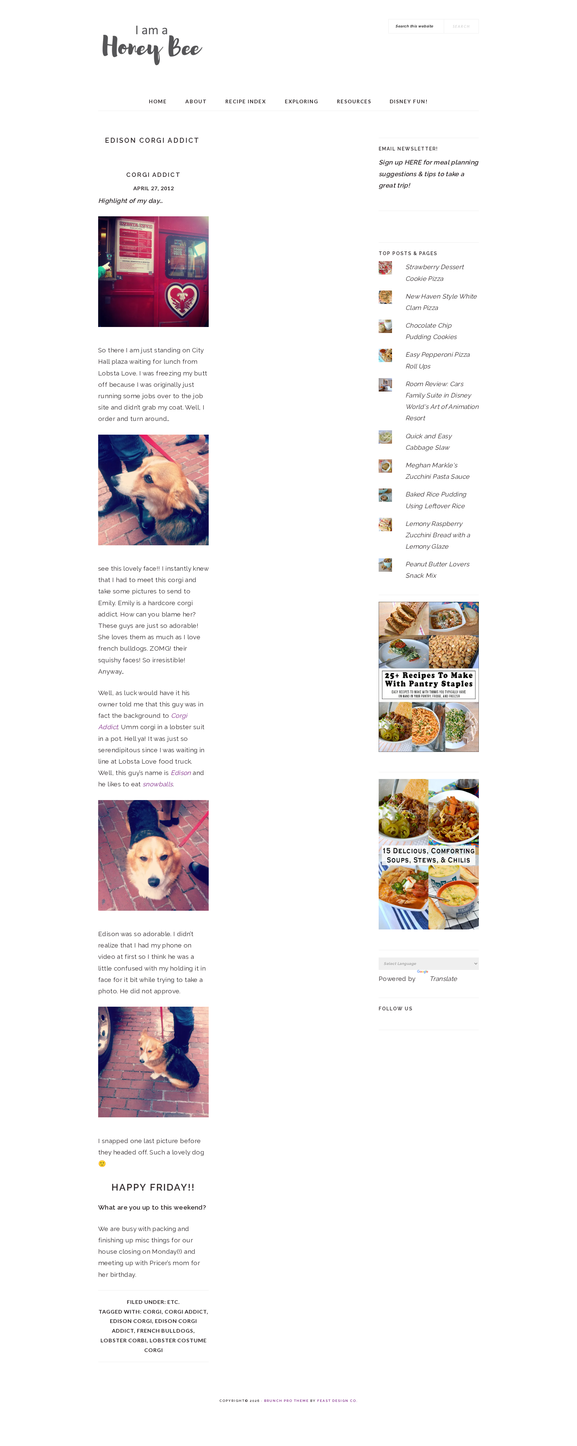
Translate (443, 978)
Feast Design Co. (337, 1401)
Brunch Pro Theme (286, 1401)
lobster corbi (124, 1340)
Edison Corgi (131, 1321)
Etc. (173, 1302)
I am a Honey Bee (151, 43)
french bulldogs (165, 1330)
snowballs (158, 784)
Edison (181, 772)
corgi (152, 1311)
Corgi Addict (153, 174)
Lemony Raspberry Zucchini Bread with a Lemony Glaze (437, 535)
